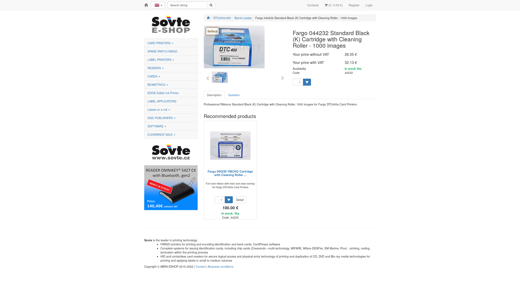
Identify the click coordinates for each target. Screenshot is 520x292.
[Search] (211, 5)
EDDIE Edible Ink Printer (163, 93)
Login (369, 5)
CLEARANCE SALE (160, 134)
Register (354, 5)
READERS (154, 68)
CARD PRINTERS (159, 43)
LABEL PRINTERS (159, 60)
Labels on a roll (157, 109)
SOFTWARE (155, 126)
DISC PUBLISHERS (160, 118)
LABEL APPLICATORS (161, 101)
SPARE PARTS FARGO (162, 51)
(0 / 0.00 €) (335, 5)
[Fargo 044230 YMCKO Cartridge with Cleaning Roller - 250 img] (230, 145)
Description (214, 95)
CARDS (152, 76)
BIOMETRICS (156, 85)
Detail (240, 200)
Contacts (313, 5)
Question (234, 95)
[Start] (208, 18)
